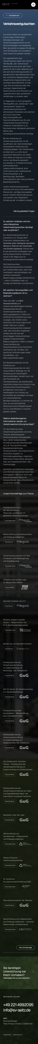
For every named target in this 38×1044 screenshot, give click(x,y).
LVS (12, 301)
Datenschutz (17, 1035)
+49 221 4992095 (18, 1004)
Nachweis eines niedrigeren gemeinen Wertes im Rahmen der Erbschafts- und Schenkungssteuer (19, 246)
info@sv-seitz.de (16, 1010)
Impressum (7, 1035)
